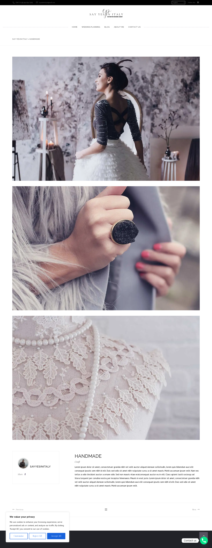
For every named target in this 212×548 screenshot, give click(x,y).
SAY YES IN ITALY (20, 39)
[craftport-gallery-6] (106, 378)
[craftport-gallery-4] (106, 119)
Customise (19, 536)
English (175, 2)
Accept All (56, 536)
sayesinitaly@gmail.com (47, 2)
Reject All (37, 536)
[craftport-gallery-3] (106, 248)
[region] (37, 527)
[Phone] (204, 540)
